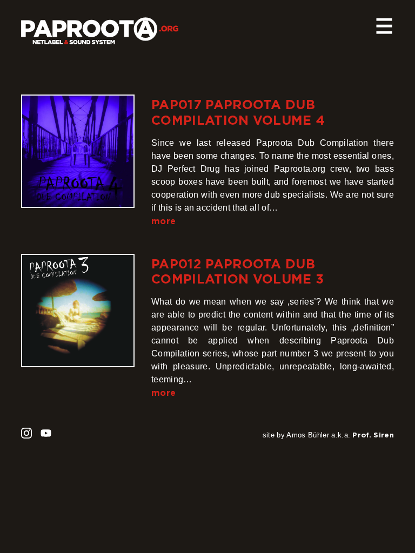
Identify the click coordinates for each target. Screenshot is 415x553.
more (163, 221)
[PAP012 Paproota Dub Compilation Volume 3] (78, 310)
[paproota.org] (99, 26)
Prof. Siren (373, 435)
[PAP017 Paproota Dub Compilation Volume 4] (78, 151)
